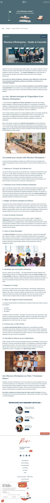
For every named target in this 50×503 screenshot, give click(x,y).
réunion (18, 348)
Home (3, 28)
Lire (26, 411)
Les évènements (25, 465)
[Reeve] (25, 443)
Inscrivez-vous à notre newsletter (25, 448)
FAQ (25, 472)
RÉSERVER (46, 2)
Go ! (31, 450)
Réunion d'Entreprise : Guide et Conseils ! (20, 28)
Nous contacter (25, 463)
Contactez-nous (45, 433)
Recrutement (25, 460)
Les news (8, 28)
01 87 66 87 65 (25, 479)
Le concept (25, 467)
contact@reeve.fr (25, 481)
